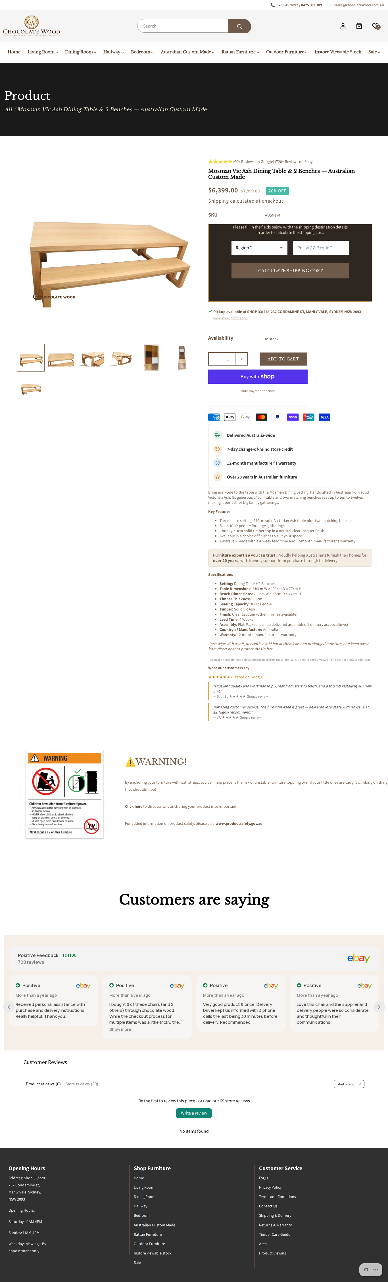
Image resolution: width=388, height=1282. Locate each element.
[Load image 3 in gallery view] (91, 357)
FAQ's (263, 1177)
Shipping (218, 201)
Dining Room (145, 1196)
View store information (230, 318)
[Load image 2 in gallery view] (60, 357)
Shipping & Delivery (275, 1215)
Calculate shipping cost (290, 270)
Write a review (194, 1113)
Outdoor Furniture (149, 1243)
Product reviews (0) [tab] (43, 1084)
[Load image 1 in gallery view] (30, 357)
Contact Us (268, 1205)
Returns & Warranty (275, 1225)
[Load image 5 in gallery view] (151, 357)
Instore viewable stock (153, 1253)
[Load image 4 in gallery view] (121, 357)
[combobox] (194, 26)
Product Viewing (272, 1253)
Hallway (140, 1205)
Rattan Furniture (148, 1234)
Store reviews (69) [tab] (81, 1084)
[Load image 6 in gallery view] (181, 357)
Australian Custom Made (154, 1225)
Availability (220, 338)
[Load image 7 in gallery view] (30, 388)
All (8, 109)
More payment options (258, 391)
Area (263, 1243)
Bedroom (142, 1215)
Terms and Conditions (277, 1196)
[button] (120, 1029)
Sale (137, 1262)
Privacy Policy (270, 1187)
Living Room (144, 1187)
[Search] (239, 26)
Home (139, 1177)
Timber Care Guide (274, 1234)
